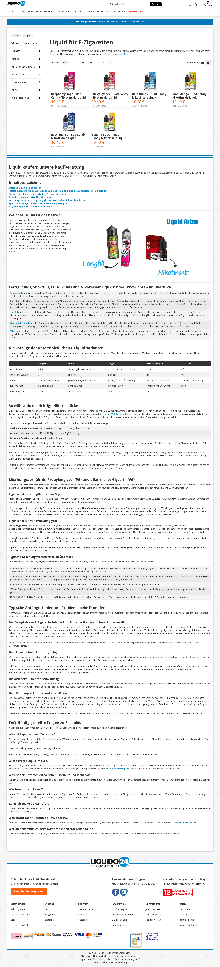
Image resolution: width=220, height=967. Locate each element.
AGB (138, 959)
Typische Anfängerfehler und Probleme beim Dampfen (38, 203)
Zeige (89, 62)
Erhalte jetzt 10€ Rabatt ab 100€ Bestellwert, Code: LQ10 (110, 21)
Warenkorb (208, 5)
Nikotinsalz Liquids (20, 323)
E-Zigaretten (51, 914)
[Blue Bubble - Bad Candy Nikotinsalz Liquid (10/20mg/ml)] (151, 81)
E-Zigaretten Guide (20, 925)
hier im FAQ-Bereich (113, 414)
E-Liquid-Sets (51, 925)
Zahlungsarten (18, 909)
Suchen (156, 4)
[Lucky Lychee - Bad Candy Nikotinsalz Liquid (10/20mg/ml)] (110, 81)
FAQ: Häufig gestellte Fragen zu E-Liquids (31, 206)
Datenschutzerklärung (103, 959)
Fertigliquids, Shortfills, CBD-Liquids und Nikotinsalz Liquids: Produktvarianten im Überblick (58, 190)
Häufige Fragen (119, 909)
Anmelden (194, 5)
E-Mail (81, 914)
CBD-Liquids (16, 331)
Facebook (83, 919)
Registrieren (185, 909)
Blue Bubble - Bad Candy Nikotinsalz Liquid (149, 95)
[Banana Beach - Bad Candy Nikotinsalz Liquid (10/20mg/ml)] (110, 122)
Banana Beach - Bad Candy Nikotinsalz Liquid (109, 136)
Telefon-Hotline (85, 909)
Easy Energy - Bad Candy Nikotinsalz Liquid (68, 136)
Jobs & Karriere (153, 909)
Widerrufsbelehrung (124, 959)
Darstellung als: (192, 62)
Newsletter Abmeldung (190, 925)
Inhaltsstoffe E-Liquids (122, 914)
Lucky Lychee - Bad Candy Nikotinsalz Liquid (110, 95)
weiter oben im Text (186, 822)
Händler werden (153, 919)
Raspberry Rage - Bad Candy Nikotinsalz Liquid (68, 95)
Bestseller (49, 919)
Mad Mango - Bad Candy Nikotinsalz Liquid (189, 95)
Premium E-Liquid (120, 925)
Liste (202, 62)
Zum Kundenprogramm (29, 891)
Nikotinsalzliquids (119, 768)
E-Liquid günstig (119, 919)
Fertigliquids (16, 293)
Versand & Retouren (20, 914)
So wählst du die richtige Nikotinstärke (30, 197)
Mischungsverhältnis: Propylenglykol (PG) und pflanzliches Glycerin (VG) (47, 200)
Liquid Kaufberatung (128, 54)
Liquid (47, 909)
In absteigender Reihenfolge (83, 62)
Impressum (85, 959)
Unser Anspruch (153, 914)
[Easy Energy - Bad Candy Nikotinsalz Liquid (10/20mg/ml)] (70, 122)
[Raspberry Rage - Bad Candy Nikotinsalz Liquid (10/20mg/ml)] (70, 81)
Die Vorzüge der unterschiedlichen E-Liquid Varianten (37, 194)
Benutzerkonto (186, 919)
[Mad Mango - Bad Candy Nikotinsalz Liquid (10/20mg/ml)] (191, 81)
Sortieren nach (57, 62)
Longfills (14, 312)
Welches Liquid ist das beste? (25, 187)
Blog (13, 919)
